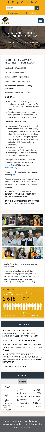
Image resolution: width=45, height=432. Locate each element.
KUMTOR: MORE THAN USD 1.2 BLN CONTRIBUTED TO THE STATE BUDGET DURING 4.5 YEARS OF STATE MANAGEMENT (20, 333)
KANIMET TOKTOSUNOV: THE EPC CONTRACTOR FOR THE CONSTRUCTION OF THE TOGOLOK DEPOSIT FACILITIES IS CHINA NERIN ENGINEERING (22, 358)
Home (10, 42)
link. (14, 174)
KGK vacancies (31, 42)
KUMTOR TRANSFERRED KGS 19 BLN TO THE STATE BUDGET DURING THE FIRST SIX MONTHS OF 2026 (22, 347)
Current (22, 382)
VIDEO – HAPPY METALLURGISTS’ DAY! (20, 340)
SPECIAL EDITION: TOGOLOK (17, 366)
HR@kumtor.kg (11, 167)
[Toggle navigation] (41, 20)
